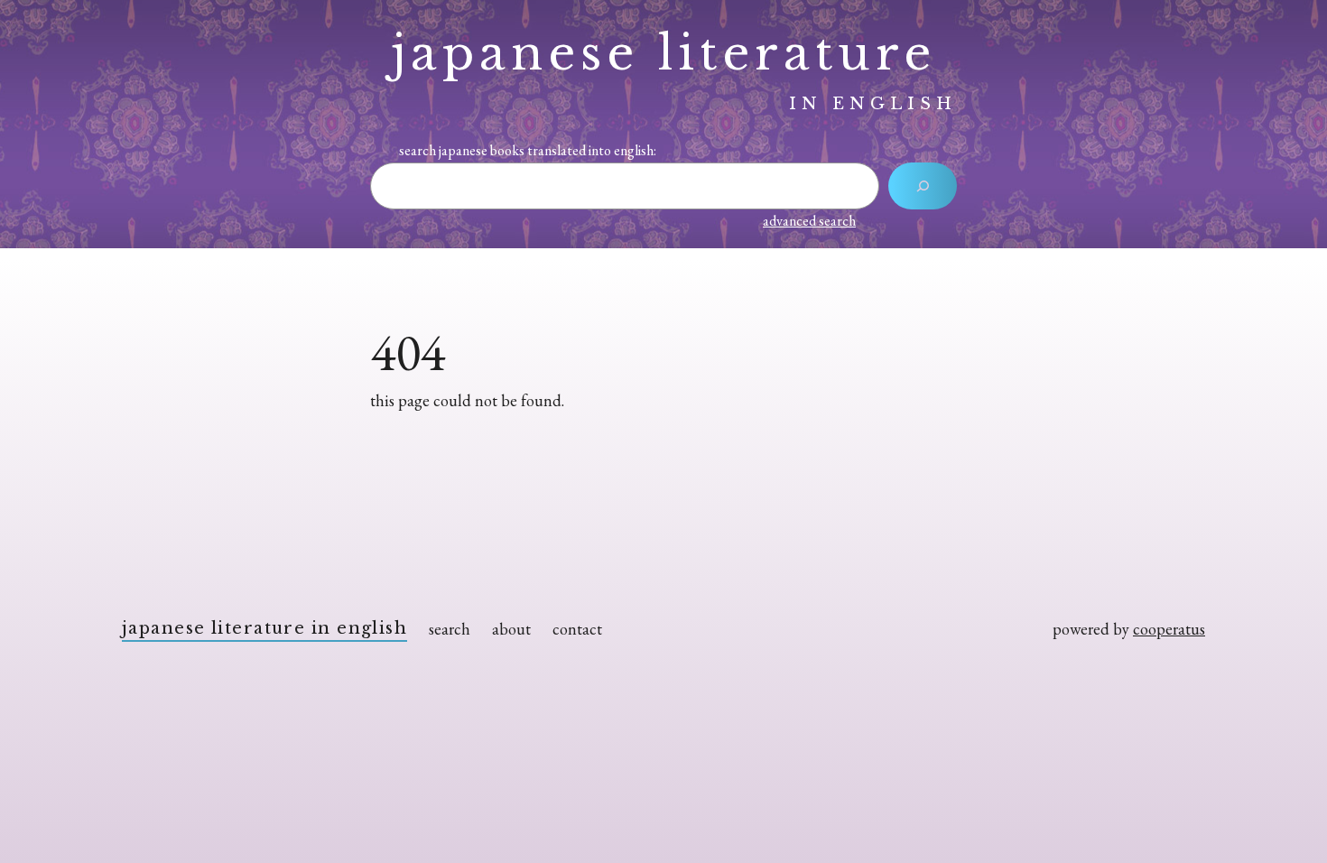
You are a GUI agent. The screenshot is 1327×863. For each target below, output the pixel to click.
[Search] (922, 185)
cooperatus (1169, 628)
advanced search (809, 220)
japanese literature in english (264, 628)
